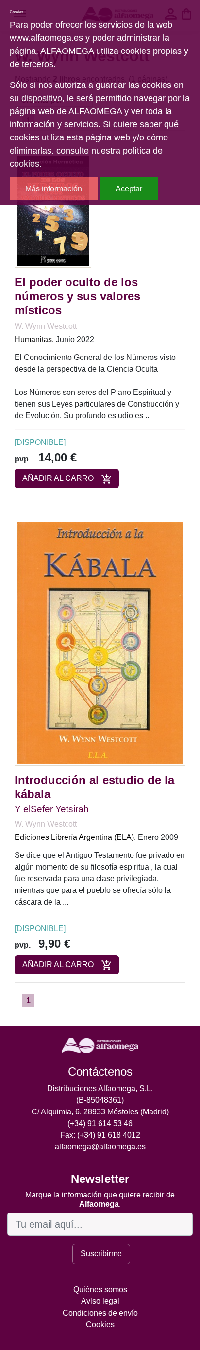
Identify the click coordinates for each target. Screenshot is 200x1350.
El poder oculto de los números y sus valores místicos (77, 296)
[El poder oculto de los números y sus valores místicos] (53, 210)
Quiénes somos (100, 1289)
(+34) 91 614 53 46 (100, 1123)
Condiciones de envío (100, 1313)
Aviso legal (100, 1301)
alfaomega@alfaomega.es (100, 1147)
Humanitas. (34, 339)
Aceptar (129, 189)
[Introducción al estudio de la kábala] (100, 642)
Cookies (100, 1324)
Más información (53, 189)
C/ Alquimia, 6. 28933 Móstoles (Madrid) (100, 1112)
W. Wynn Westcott (46, 326)
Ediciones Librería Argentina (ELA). (75, 837)
